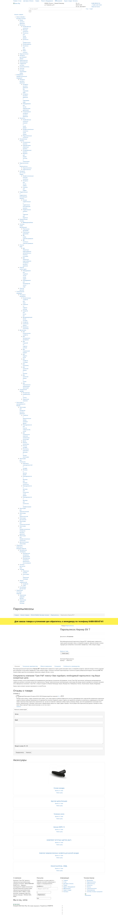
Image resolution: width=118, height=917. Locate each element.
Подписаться (41, 894)
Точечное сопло (59, 814)
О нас (20, 1)
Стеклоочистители (92, 888)
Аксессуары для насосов (23, 518)
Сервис (37, 1)
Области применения (46, 666)
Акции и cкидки (68, 1)
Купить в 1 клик (64, 651)
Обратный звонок (96, 6)
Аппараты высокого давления (22, 81)
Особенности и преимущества (71, 666)
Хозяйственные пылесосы (27, 27)
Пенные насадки (25, 446)
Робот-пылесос (25, 51)
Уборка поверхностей (23, 581)
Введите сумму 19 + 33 (21, 746)
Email (16, 720)
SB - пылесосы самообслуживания (28, 241)
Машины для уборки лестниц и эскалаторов (26, 157)
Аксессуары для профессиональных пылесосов (25, 538)
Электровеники (24, 62)
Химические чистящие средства (19, 591)
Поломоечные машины (23, 139)
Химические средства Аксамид (23, 601)
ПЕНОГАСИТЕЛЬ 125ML (59, 866)
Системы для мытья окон (22, 566)
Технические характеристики (30, 666)
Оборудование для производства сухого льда (27, 283)
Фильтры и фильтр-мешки (25, 472)
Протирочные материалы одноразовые (26, 554)
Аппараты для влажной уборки (23, 57)
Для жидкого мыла (25, 355)
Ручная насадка (59, 788)
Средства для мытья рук (25, 313)
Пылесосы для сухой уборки (25, 35)
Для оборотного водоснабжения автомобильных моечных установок (27, 252)
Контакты (75, 1)
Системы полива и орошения (94, 891)
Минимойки (90, 880)
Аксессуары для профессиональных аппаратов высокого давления (25, 530)
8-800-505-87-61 (96, 3)
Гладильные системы (23, 64)
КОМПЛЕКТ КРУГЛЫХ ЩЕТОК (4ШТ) (59, 840)
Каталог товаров (18, 14)
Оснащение (58, 666)
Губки (24, 585)
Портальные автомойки (26, 229)
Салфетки (25, 322)
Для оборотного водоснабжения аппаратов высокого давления (27, 262)
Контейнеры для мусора (23, 587)
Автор (16, 714)
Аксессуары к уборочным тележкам (26, 576)
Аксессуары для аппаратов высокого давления (23, 410)
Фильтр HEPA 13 (59, 827)
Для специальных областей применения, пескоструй (26, 436)
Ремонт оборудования (47, 1)
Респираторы (26, 392)
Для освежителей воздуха (26, 350)
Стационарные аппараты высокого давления (27, 114)
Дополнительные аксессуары (24, 542)
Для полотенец (25, 364)
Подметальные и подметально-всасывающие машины (24, 195)
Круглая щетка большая (59, 801)
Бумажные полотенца (25, 327)
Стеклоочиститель (24, 66)
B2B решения (58, 1)
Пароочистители (24, 54)
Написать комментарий (20, 709)
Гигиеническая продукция (20, 292)
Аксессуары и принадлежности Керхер (20, 403)
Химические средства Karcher (23, 596)
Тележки (22, 569)
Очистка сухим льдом (23, 268)
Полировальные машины (27, 151)
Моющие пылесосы (25, 30)
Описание (17, 666)
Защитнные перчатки (26, 399)
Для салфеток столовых (25, 360)
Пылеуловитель (27, 44)
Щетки (24, 441)
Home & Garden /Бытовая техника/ (21, 17)
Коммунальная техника (24, 220)
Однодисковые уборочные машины (27, 147)
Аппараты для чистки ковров (22, 172)
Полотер (22, 68)
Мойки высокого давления (22, 21)
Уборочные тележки (26, 571)
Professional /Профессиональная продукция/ (21, 76)
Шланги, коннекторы (26, 443)
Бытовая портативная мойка (23, 71)
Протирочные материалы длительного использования (27, 560)
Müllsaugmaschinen (28, 222)
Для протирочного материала (26, 338)
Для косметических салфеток (27, 333)
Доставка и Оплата (28, 1)
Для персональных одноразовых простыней (27, 385)
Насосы (89, 887)
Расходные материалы (23, 295)
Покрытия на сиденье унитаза (25, 307)
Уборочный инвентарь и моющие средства (21, 546)
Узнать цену (65, 653)
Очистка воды (22, 245)
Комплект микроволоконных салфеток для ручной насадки (59, 853)
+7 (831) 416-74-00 (97, 5)
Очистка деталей (22, 289)
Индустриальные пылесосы (27, 136)
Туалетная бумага (25, 324)
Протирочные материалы (23, 550)
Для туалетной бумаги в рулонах (25, 370)
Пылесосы (22, 25)
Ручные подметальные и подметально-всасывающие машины (27, 204)
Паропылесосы (24, 60)
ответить (18, 706)
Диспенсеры (23, 330)
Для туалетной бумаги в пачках (25, 378)
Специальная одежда (23, 390)
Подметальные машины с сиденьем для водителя (27, 213)
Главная (15, 1)
